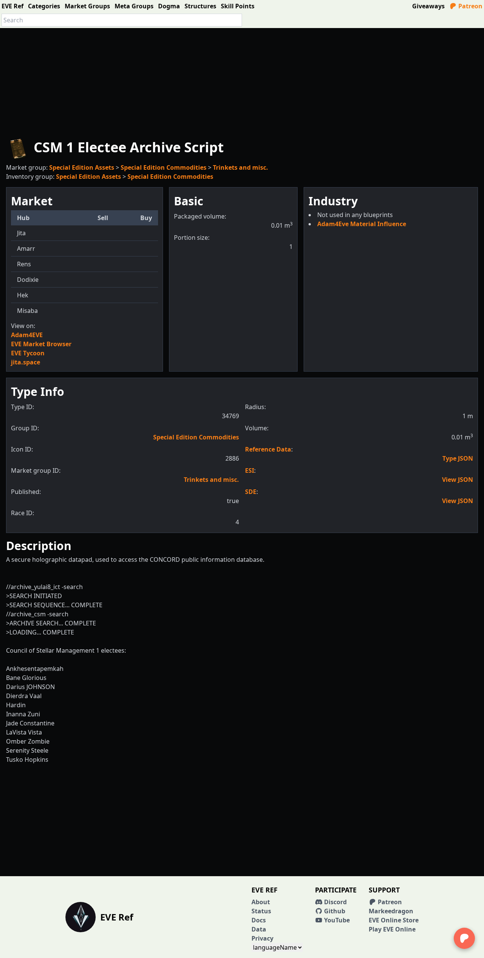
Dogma (169, 6)
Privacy (262, 938)
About (260, 902)
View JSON (457, 479)
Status (261, 911)
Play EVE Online (392, 929)
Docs (258, 920)
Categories (44, 6)
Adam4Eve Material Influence (361, 224)
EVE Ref (12, 6)
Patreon (469, 6)
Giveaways (428, 6)
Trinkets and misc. (240, 167)
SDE (250, 492)
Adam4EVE (27, 335)
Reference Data (268, 449)
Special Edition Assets (81, 167)
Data (258, 929)
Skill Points (237, 6)
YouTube (336, 920)
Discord (335, 902)
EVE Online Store (394, 920)
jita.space (25, 362)
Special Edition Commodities (163, 167)
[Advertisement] (242, 81)
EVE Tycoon (28, 353)
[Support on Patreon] (464, 938)
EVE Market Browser (41, 344)
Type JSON (457, 458)
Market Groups (87, 6)
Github (334, 911)
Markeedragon (391, 911)
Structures (200, 6)
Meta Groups (134, 6)
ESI (249, 470)
